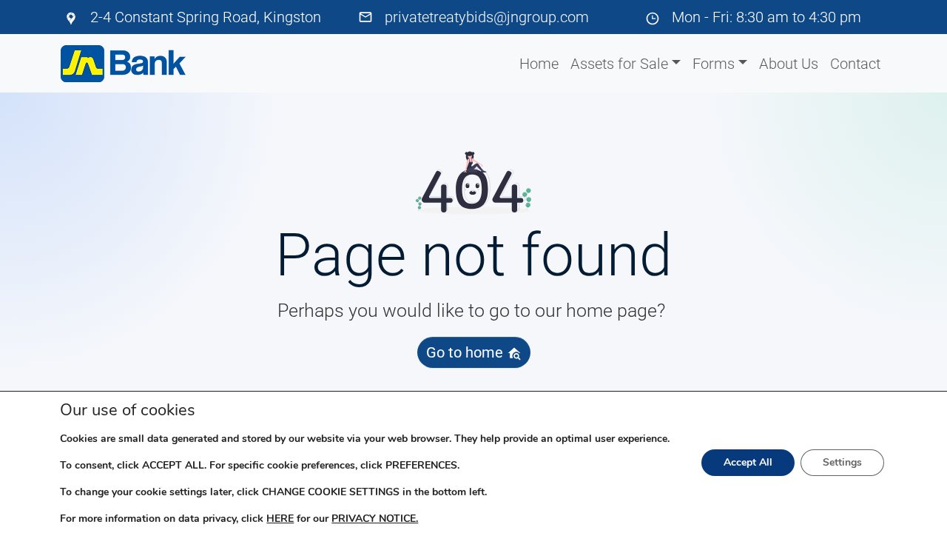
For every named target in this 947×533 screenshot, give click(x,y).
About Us (788, 64)
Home (539, 64)
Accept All (748, 462)
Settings (842, 462)
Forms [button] (713, 64)
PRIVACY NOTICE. (374, 519)
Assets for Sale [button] (619, 64)
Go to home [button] (466, 352)
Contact (855, 64)
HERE (280, 519)
